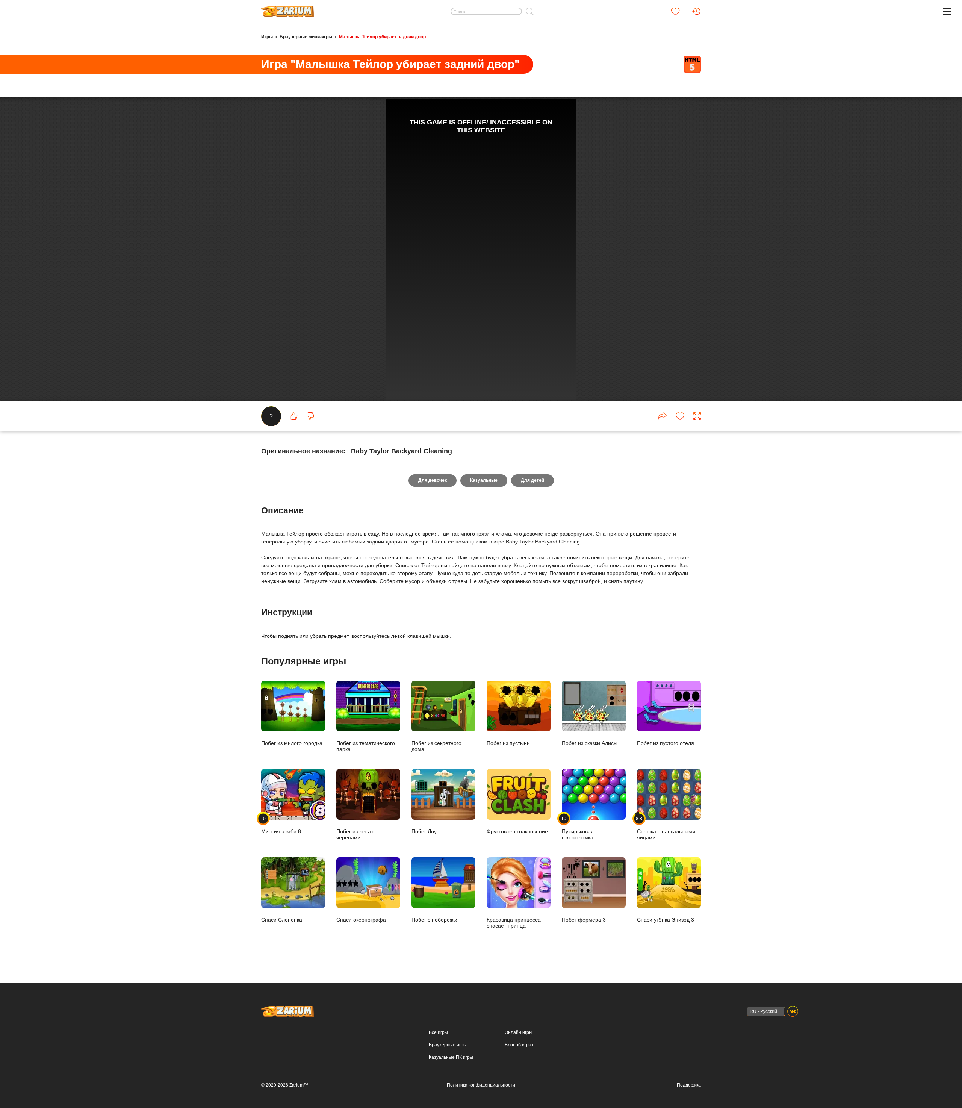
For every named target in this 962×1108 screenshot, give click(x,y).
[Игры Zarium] (287, 9)
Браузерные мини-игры (306, 36)
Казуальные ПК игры (451, 1057)
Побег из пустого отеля (665, 743)
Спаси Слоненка (281, 919)
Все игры (438, 1032)
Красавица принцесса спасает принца (514, 922)
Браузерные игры (448, 1044)
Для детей (532, 480)
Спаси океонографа (361, 919)
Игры (267, 36)
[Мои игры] (675, 11)
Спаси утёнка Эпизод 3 (665, 919)
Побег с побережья (435, 919)
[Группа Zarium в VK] (792, 1011)
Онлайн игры (518, 1032)
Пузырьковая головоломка (578, 828)
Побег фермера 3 (584, 919)
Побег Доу (424, 831)
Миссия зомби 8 (281, 825)
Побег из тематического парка (365, 746)
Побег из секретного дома (436, 746)
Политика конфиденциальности (481, 1085)
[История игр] (696, 11)
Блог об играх (519, 1044)
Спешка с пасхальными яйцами (666, 828)
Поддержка (689, 1085)
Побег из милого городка (291, 743)
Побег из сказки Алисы (589, 743)
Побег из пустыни (508, 743)
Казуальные (484, 480)
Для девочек (432, 480)
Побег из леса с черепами (355, 834)
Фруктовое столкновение (517, 831)
